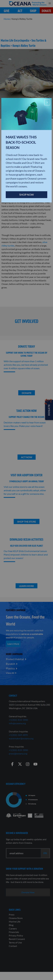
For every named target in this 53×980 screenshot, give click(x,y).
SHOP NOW (26, 194)
